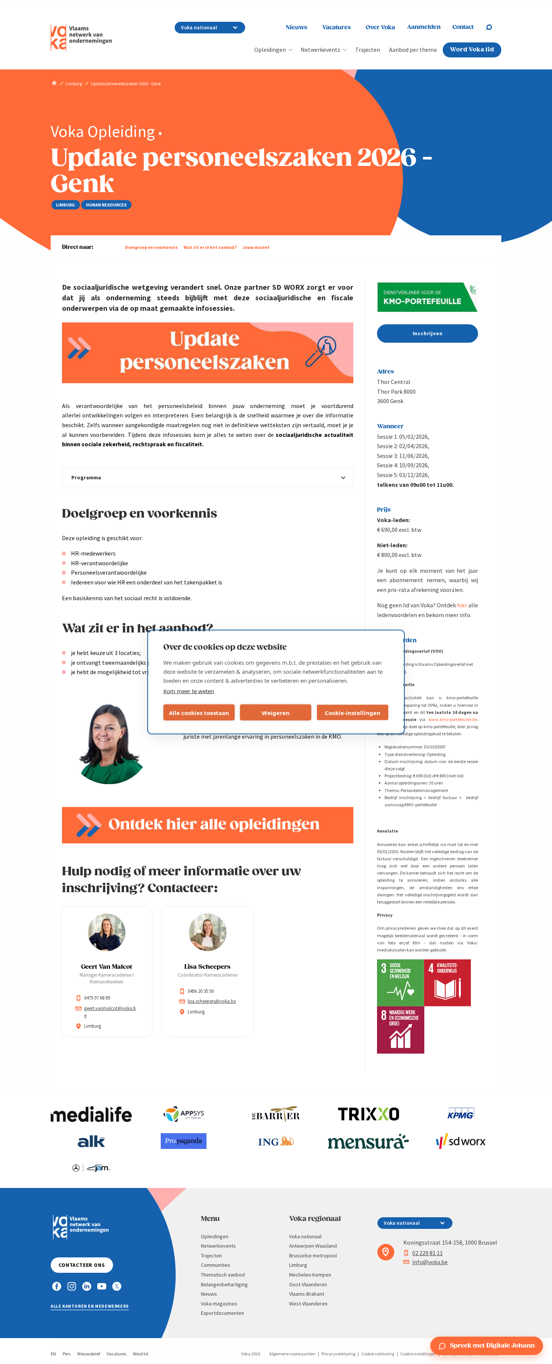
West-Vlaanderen (308, 1303)
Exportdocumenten (222, 1313)
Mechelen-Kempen (310, 1274)
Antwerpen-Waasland (313, 1245)
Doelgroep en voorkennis (151, 247)
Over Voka (380, 27)
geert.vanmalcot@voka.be (110, 1012)
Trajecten (367, 49)
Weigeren (276, 712)
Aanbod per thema (413, 49)
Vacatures (336, 27)
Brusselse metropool (313, 1255)
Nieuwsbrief (88, 1353)
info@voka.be (430, 1262)
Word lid (140, 1353)
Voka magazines (219, 1303)
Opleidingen (270, 49)
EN (53, 1353)
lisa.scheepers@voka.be (212, 1001)
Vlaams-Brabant (306, 1293)
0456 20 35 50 (201, 991)
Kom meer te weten (188, 691)
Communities (215, 1265)
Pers (67, 1353)
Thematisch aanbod (223, 1274)
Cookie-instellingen (352, 712)
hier (462, 605)
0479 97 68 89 (97, 998)
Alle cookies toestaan (199, 712)
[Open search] (493, 27)
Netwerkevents (320, 49)
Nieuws (296, 27)
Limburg (298, 1265)
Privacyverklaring (338, 1353)
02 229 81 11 (427, 1253)
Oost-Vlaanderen (308, 1284)
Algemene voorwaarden (292, 1353)
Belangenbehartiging (224, 1284)
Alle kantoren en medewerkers (90, 1306)
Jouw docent (256, 247)
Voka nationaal (305, 1236)
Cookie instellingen (418, 1353)
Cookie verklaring (377, 1353)
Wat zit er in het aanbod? (210, 247)
